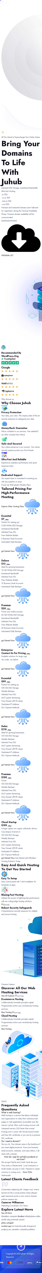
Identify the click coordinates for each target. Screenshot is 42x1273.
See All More (6, 1213)
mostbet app (6, 1226)
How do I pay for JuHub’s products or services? (21, 1158)
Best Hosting (6, 1012)
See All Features (7, 995)
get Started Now (8, 551)
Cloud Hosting (9, 1016)
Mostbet (21, 1216)
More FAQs (27, 1172)
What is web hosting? (11, 1112)
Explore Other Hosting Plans (12, 506)
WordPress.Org (10, 356)
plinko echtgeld (7, 1223)
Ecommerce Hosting (12, 999)
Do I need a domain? (10, 1141)
